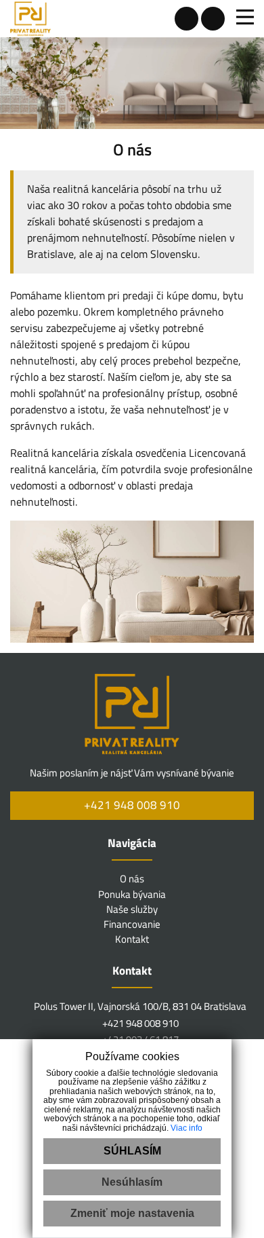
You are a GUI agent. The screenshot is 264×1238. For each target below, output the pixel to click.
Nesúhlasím (132, 1182)
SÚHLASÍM (132, 1151)
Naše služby (132, 909)
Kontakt (132, 939)
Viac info (186, 1128)
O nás (132, 878)
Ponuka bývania (132, 894)
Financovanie (132, 924)
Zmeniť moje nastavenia (132, 1213)
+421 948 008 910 (132, 805)
